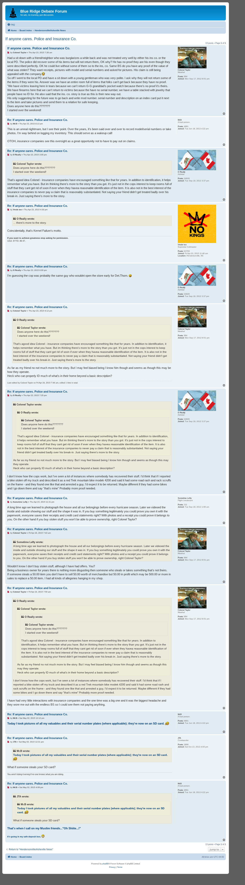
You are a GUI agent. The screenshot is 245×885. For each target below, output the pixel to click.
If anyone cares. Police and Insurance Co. (41, 39)
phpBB (105, 864)
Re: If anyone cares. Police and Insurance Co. (37, 119)
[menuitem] (11, 24)
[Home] (13, 12)
